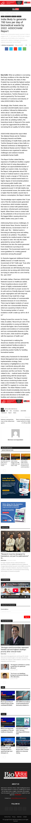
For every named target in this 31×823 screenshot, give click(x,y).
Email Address (4, 609)
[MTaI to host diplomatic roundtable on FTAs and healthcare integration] (8, 722)
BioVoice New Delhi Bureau (11, 408)
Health (7, 13)
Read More (18, 794)
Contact (25, 816)
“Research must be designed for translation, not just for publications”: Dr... (15, 556)
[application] (15, 590)
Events (2, 726)
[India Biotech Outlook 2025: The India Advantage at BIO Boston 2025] (23, 722)
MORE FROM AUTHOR (7, 450)
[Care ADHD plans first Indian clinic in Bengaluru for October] (5, 457)
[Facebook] (6, 808)
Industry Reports (20, 726)
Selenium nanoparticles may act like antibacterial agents (7, 421)
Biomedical (4, 412)
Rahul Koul (3, 560)
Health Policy (13, 13)
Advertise (19, 816)
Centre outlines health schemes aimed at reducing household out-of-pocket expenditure (25, 464)
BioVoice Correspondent (8, 45)
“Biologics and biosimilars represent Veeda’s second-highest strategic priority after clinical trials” (15, 650)
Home (2, 13)
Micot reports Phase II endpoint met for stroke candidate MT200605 (7, 703)
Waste (14, 412)
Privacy (13, 816)
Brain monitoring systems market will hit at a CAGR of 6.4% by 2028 (23, 421)
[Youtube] (24, 808)
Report (9, 412)
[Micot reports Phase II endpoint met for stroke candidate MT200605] (8, 695)
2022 (11, 410)
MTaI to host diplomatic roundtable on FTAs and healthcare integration (7, 730)
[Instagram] (11, 808)
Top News (19, 16)
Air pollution (16, 410)
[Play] (3, 597)
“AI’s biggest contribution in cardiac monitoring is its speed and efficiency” (20, 666)
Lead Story (14, 16)
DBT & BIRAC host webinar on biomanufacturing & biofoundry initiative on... (23, 703)
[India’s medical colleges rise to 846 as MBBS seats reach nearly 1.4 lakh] (15, 457)
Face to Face (3, 551)
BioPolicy (19, 699)
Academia (13, 459)
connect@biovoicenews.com (18, 798)
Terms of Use (7, 816)
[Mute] (25, 597)
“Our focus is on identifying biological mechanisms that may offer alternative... (19, 675)
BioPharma (3, 699)
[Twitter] (20, 808)
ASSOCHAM (23, 410)
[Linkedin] (15, 808)
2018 (7, 410)
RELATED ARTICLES (7, 448)
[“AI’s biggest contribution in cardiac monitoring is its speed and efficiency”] (5, 667)
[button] (23, 13)
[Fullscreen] (28, 597)
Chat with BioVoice (5, 644)
